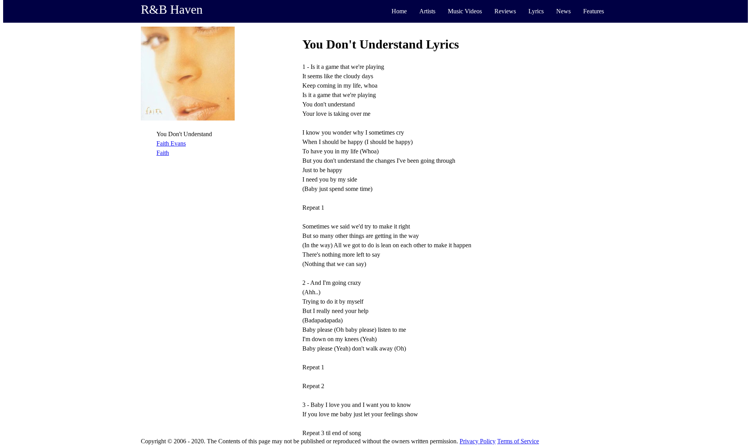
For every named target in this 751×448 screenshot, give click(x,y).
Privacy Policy (478, 441)
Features (593, 11)
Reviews (505, 11)
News (563, 11)
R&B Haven (172, 9)
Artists (427, 11)
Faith (162, 152)
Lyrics (536, 11)
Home (399, 11)
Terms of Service (518, 441)
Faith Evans (171, 143)
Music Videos (465, 11)
